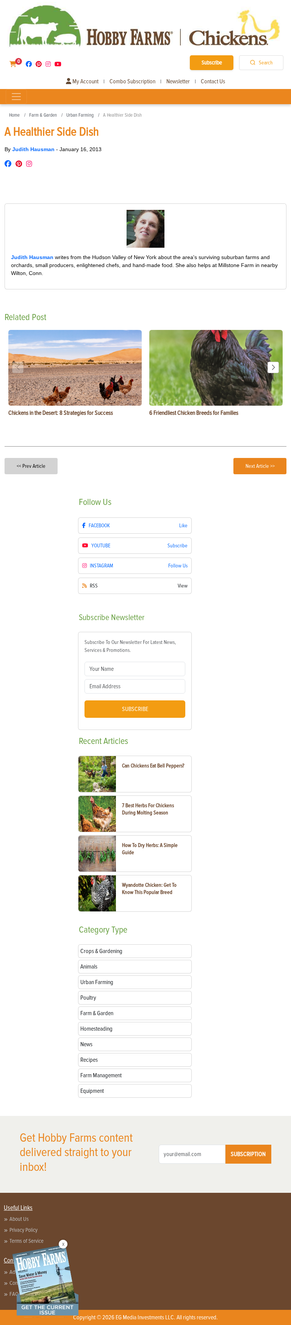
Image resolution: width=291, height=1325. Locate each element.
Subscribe (212, 62)
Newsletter (178, 81)
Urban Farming (80, 115)
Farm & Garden (43, 115)
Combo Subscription (132, 81)
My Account (85, 81)
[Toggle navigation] (16, 96)
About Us (19, 1219)
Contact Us (213, 81)
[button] (273, 367)
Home (14, 115)
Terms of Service (26, 1241)
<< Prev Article (31, 466)
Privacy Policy (23, 1230)
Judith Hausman (34, 149)
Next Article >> (260, 466)
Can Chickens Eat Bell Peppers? (153, 765)
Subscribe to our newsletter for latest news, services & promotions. (130, 646)
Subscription (248, 1154)
